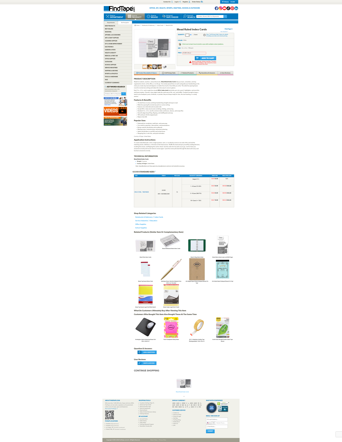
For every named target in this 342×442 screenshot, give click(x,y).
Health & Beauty (110, 53)
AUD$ (195, 403)
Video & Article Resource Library (148, 412)
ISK (191, 405)
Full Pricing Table (169, 73)
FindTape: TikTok (228, 8)
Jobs (174, 425)
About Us (175, 423)
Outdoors (108, 61)
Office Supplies (140, 224)
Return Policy (153, 440)
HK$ (194, 405)
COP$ (177, 405)
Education (153, 221)
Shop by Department (145, 408)
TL (197, 407)
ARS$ (191, 403)
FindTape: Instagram (220, 8)
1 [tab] (184, 396)
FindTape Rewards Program (147, 424)
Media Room (176, 421)
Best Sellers (109, 29)
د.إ (188, 403)
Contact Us (176, 413)
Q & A (208, 73)
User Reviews (225, 73)
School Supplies (141, 228)
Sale (106, 79)
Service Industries (141, 221)
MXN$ (183, 403)
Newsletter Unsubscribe (146, 426)
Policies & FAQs (177, 414)
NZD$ (180, 407)
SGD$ (192, 407)
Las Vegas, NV (109, 427)
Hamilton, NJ (109, 423)
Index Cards (160, 25)
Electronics (109, 47)
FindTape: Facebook (216, 8)
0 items (229, 2)
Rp (185, 405)
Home (138, 25)
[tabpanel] (184, 385)
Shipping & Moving (111, 70)
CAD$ (177, 403)
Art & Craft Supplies (112, 38)
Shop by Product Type (145, 406)
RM (173, 407)
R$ (198, 403)
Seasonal (108, 32)
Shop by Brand (143, 410)
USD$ (173, 403)
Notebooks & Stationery (148, 25)
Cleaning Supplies (111, 41)
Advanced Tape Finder (145, 405)
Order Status (143, 422)
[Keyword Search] (123, 93)
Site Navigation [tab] (125, 22)
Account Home (143, 419)
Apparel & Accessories (112, 35)
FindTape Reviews (144, 413)
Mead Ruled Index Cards (182, 392)
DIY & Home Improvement (113, 44)
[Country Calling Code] (208, 423)
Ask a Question (224, 31)
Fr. (200, 403)
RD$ (183, 405)
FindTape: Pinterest (232, 8)
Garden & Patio (110, 50)
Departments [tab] (111, 22)
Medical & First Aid (111, 56)
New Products (110, 26)
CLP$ (173, 405)
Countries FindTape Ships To (147, 403)
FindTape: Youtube (224, 8)
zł (185, 407)
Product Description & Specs (147, 73)
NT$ (200, 407)
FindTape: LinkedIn (236, 8)
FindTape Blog (177, 420)
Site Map (175, 418)
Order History (143, 420)
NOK (176, 407)
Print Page (228, 29)
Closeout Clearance (112, 82)
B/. (183, 407)
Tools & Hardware (111, 76)
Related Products (188, 73)
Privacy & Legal (177, 416)
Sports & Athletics (111, 73)
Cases (196, 34)
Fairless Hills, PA (110, 429)
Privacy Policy (162, 440)
